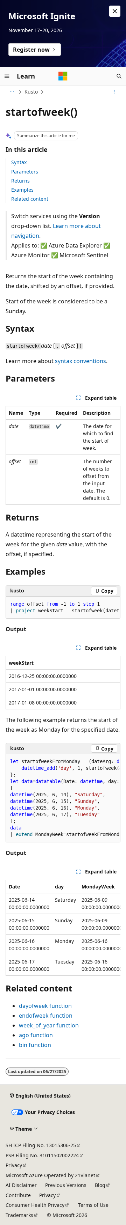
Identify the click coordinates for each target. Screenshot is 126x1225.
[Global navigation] (7, 76)
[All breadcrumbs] (12, 91)
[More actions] (114, 91)
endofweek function (45, 1015)
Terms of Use (93, 1205)
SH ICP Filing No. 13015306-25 (41, 1145)
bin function (35, 1045)
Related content (29, 198)
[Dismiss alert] (114, 11)
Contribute (18, 1195)
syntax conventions (80, 361)
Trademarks (19, 1215)
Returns (20, 180)
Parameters (24, 171)
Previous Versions (65, 1185)
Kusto (31, 91)
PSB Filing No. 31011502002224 (42, 1155)
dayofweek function (45, 1006)
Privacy (14, 1165)
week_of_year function (49, 1025)
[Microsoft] (63, 76)
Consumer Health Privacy (35, 1205)
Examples (22, 189)
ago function (36, 1035)
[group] (63, 608)
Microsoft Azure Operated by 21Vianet (50, 1175)
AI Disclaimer (21, 1185)
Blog (100, 1185)
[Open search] (119, 76)
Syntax (19, 162)
